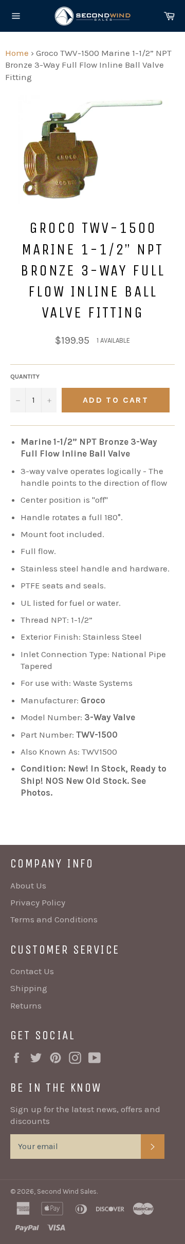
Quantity (25, 376)
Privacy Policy (37, 902)
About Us (28, 885)
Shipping (28, 988)
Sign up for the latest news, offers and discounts (85, 1115)
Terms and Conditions (54, 919)
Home (17, 53)
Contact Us (32, 971)
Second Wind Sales (67, 1191)
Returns (26, 1005)
